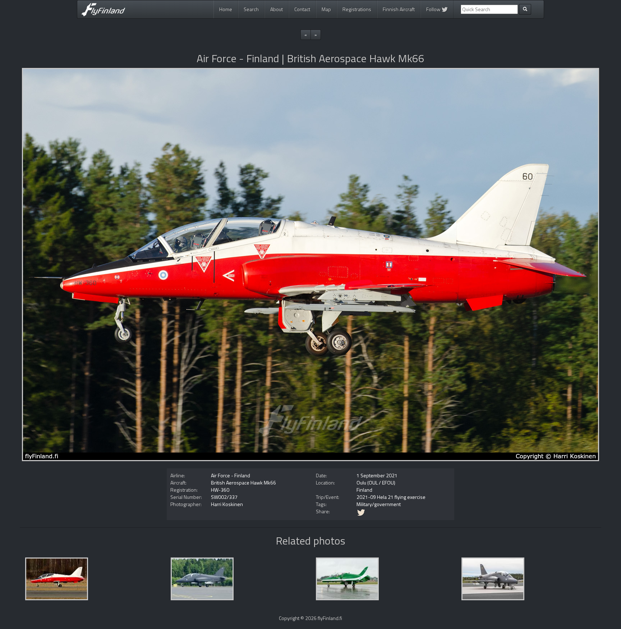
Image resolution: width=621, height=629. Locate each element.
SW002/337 (224, 497)
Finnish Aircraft (399, 9)
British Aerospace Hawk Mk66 (243, 482)
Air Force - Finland (230, 475)
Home (225, 9)
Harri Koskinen (227, 504)
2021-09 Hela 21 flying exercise (391, 497)
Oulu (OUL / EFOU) (375, 482)
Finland (364, 489)
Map (326, 9)
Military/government (378, 504)
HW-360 (220, 489)
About (276, 9)
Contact (302, 9)
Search (251, 9)
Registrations (356, 9)
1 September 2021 (376, 475)
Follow (434, 9)
